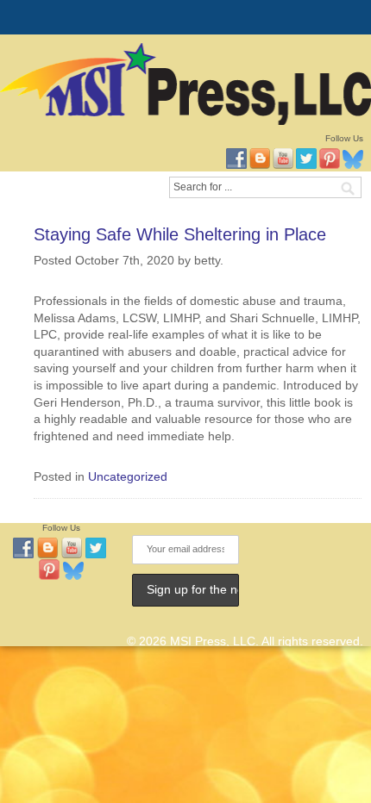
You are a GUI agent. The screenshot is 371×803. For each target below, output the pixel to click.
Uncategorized (127, 476)
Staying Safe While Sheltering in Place (180, 234)
